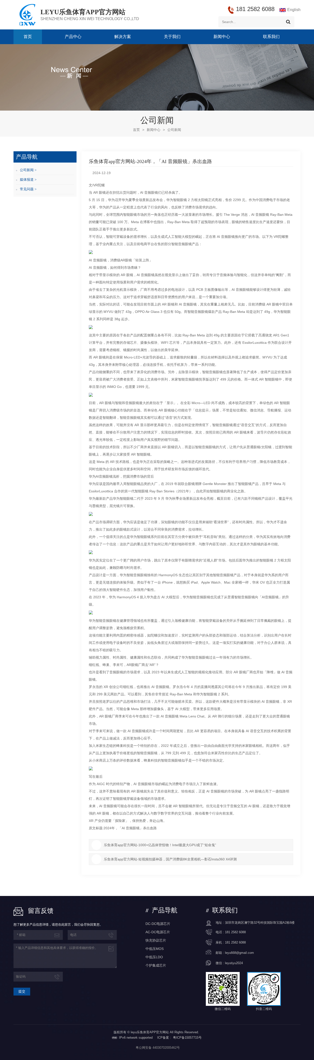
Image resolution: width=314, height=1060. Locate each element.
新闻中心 (221, 36)
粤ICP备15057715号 (187, 1037)
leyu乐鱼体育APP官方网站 (82, 12)
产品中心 (73, 36)
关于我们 (172, 36)
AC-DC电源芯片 (157, 932)
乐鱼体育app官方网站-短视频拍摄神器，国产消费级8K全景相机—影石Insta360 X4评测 (170, 859)
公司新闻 (174, 130)
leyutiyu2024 (234, 963)
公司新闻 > (28, 170)
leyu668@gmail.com (239, 953)
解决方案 (122, 36)
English (294, 10)
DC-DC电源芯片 (157, 924)
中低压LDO (154, 957)
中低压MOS (154, 949)
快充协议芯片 (155, 940)
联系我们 (271, 36)
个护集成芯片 (155, 965)
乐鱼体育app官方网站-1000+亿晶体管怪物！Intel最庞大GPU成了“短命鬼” (160, 845)
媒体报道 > (28, 179)
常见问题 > (28, 189)
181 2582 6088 (235, 932)
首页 (28, 36)
